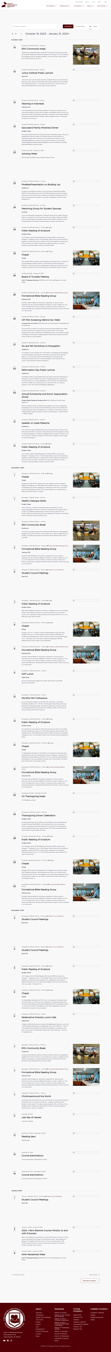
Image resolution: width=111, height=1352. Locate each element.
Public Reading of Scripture (36, 230)
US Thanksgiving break (33, 796)
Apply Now (77, 1315)
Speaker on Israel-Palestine (35, 423)
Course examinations (32, 1155)
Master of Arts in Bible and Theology (62, 1315)
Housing (76, 1319)
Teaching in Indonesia (33, 103)
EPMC (57, 1341)
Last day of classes (31, 1117)
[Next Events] (16, 34)
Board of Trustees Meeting (35, 276)
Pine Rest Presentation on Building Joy (41, 184)
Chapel (25, 254)
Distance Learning (79, 1322)
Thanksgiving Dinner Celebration (38, 815)
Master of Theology (61, 1331)
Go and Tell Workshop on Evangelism (41, 346)
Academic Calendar (97, 1313)
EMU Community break (34, 48)
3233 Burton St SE (9, 1334)
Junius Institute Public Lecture (37, 73)
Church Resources (42, 1331)
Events (38, 1322)
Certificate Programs (62, 1338)
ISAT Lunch (27, 674)
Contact (38, 1334)
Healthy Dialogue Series (34, 500)
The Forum (39, 1320)
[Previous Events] (12, 34)
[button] (105, 2)
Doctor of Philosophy (62, 1336)
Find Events (68, 26)
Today (21, 33)
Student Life (77, 1327)
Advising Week (29, 153)
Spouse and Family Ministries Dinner (40, 127)
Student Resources (96, 1317)
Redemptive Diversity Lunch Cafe (39, 1017)
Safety (92, 1320)
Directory (39, 1313)
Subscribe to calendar (89, 1280)
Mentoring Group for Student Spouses (41, 208)
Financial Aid (77, 1317)
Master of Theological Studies (62, 1328)
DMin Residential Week (33, 1254)
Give (37, 1327)
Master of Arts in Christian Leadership (62, 1319)
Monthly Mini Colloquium (34, 698)
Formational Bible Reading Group (39, 296)
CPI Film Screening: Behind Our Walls (41, 320)
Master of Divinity (60, 1313)
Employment (40, 1329)
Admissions (40, 1315)
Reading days (29, 1136)
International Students (80, 1324)
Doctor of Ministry (61, 1334)
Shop (37, 1336)
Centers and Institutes (43, 1317)
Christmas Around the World (36, 1096)
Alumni (38, 1324)
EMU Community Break (34, 524)
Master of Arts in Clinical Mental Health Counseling (62, 1324)
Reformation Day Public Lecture (38, 370)
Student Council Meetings (35, 573)
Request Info (77, 1329)
